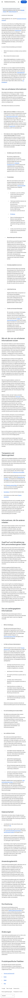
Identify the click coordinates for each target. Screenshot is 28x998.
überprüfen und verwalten (18, 472)
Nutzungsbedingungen (7, 991)
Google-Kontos (18, 30)
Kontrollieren (6, 492)
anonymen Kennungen (12, 320)
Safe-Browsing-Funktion (9, 832)
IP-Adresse (12, 214)
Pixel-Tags (18, 396)
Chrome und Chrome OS (9, 973)
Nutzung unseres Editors (12, 485)
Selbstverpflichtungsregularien (15, 910)
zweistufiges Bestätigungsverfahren (13, 830)
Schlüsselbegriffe (21, 72)
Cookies (18, 318)
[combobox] (8, 995)
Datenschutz (16, 988)
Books (5, 976)
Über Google (9, 988)
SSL (10, 825)
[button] (2, 1)
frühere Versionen (12, 11)
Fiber (5, 983)
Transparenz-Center (17, 991)
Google (3, 988)
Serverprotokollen (21, 185)
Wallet (5, 980)
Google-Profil (12, 126)
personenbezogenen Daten (12, 116)
